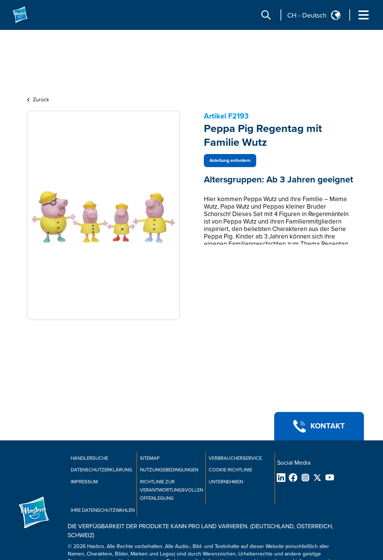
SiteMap (150, 458)
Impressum (84, 482)
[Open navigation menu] (363, 14)
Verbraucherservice (235, 458)
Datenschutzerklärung (101, 470)
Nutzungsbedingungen (169, 470)
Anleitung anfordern (230, 160)
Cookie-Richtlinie (230, 470)
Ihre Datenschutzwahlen (103, 510)
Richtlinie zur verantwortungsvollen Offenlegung (171, 490)
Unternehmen (226, 482)
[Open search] (266, 15)
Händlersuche (89, 458)
